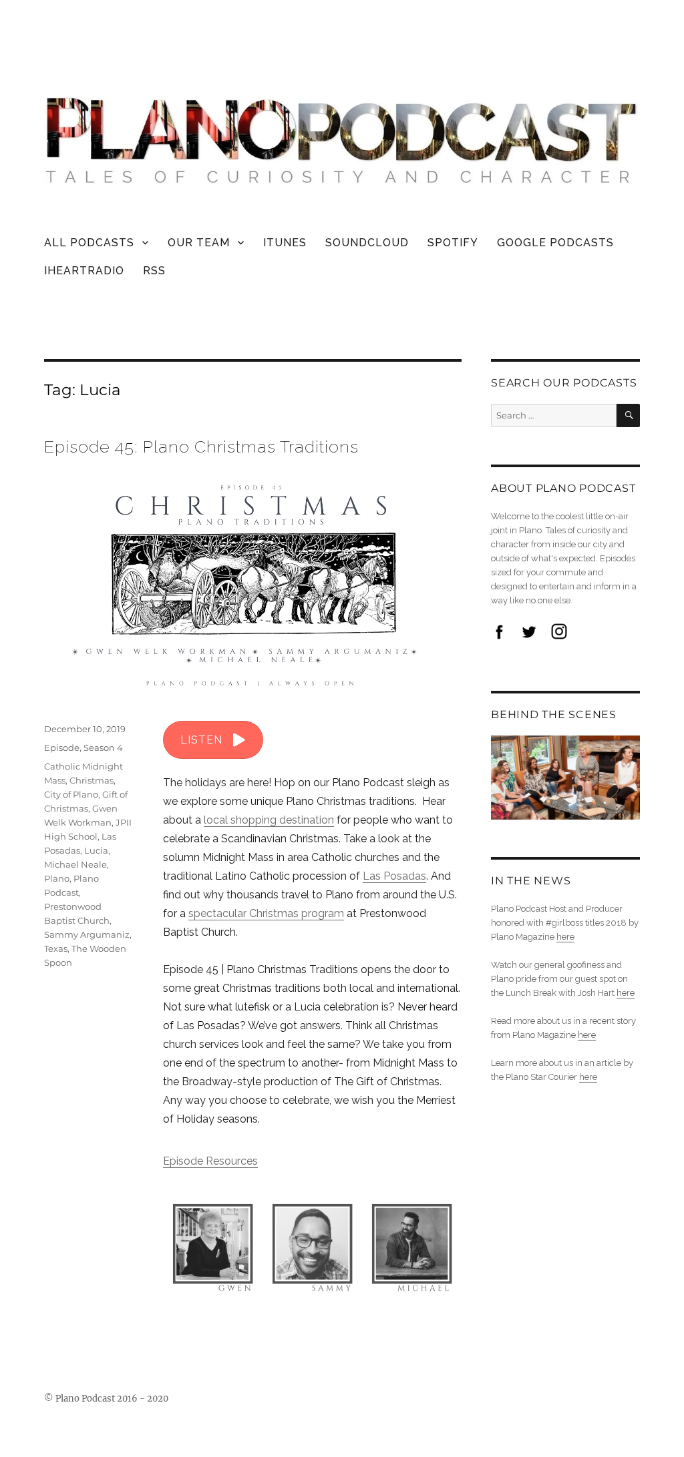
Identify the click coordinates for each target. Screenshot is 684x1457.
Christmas (91, 780)
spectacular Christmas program (266, 913)
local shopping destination (269, 820)
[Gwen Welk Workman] (213, 1243)
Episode (61, 747)
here (565, 937)
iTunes (285, 242)
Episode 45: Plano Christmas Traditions (201, 446)
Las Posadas (394, 876)
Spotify (453, 242)
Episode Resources (210, 1161)
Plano (56, 878)
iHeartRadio (84, 270)
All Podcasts (89, 242)
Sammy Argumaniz (87, 934)
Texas (55, 948)
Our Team (199, 242)
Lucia (96, 850)
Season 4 (103, 747)
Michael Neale (75, 864)
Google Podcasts (555, 242)
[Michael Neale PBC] (412, 1243)
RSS (154, 270)
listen (201, 740)
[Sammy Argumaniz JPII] (312, 1243)
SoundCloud (367, 242)
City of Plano (71, 794)
